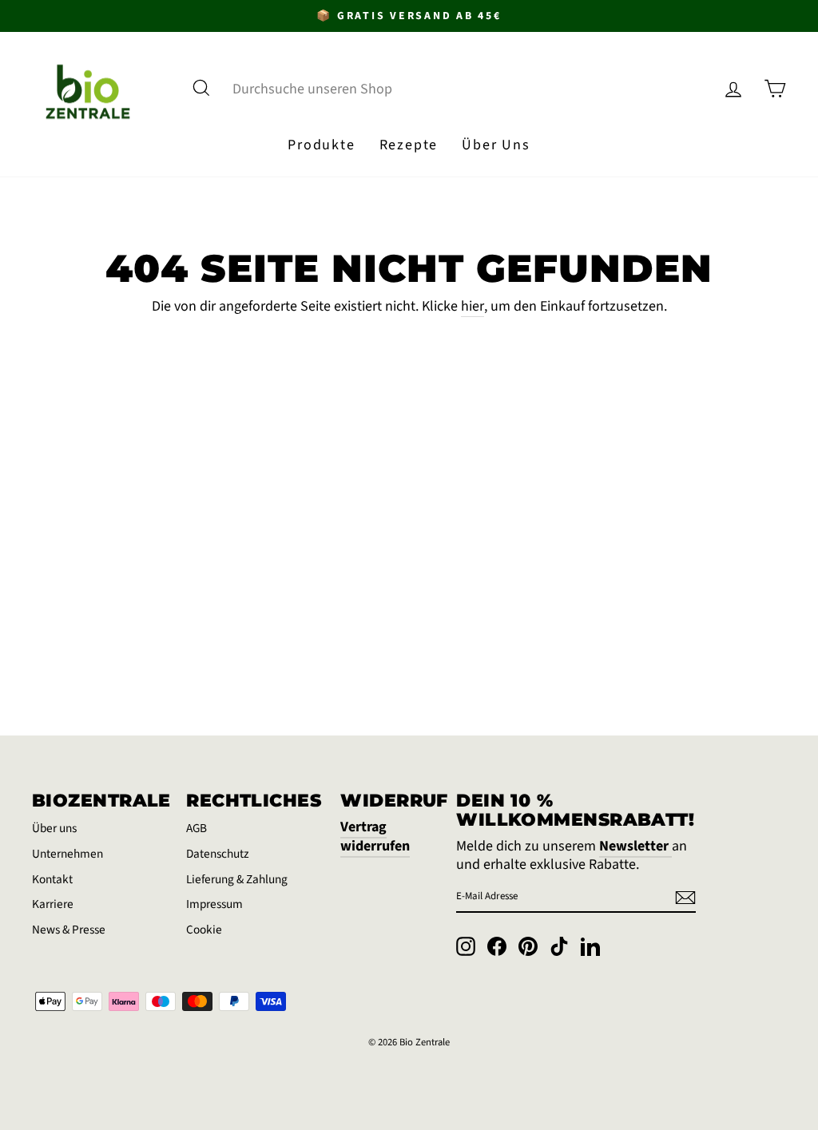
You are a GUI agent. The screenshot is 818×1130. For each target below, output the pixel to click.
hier (472, 306)
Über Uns (496, 145)
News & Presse (68, 929)
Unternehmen (67, 853)
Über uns (54, 828)
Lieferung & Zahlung (237, 879)
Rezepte (409, 145)
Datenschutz (217, 853)
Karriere (52, 904)
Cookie (204, 929)
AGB (196, 828)
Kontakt (52, 879)
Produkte (321, 145)
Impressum (214, 904)
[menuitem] (321, 145)
